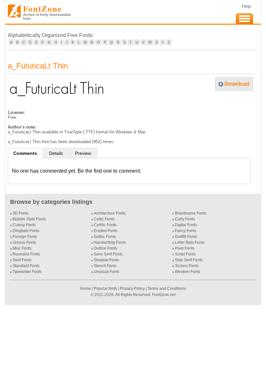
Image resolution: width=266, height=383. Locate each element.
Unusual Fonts (106, 271)
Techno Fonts (187, 266)
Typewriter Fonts (27, 271)
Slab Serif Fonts (189, 260)
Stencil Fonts (105, 266)
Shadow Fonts (106, 260)
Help (246, 6)
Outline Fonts (105, 248)
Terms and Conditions (167, 288)
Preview (83, 153)
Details (56, 153)
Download (236, 84)
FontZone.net (163, 294)
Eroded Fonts (105, 231)
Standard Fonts (26, 266)
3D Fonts (21, 213)
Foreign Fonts (25, 236)
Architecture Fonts (110, 213)
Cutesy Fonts (24, 225)
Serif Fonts (22, 260)
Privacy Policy (132, 288)
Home (86, 288)
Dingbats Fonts (26, 231)
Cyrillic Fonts (105, 225)
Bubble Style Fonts (29, 219)
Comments (25, 153)
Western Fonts (187, 271)
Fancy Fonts (185, 231)
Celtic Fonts (104, 219)
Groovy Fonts (24, 242)
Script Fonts (185, 254)
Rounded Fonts (26, 254)
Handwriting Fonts (110, 242)
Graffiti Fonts (186, 236)
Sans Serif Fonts (108, 254)
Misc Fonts (22, 248)
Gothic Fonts (105, 236)
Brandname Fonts (190, 213)
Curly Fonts (185, 219)
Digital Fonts (186, 225)
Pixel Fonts (184, 248)
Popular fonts (105, 288)
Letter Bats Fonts (189, 242)
